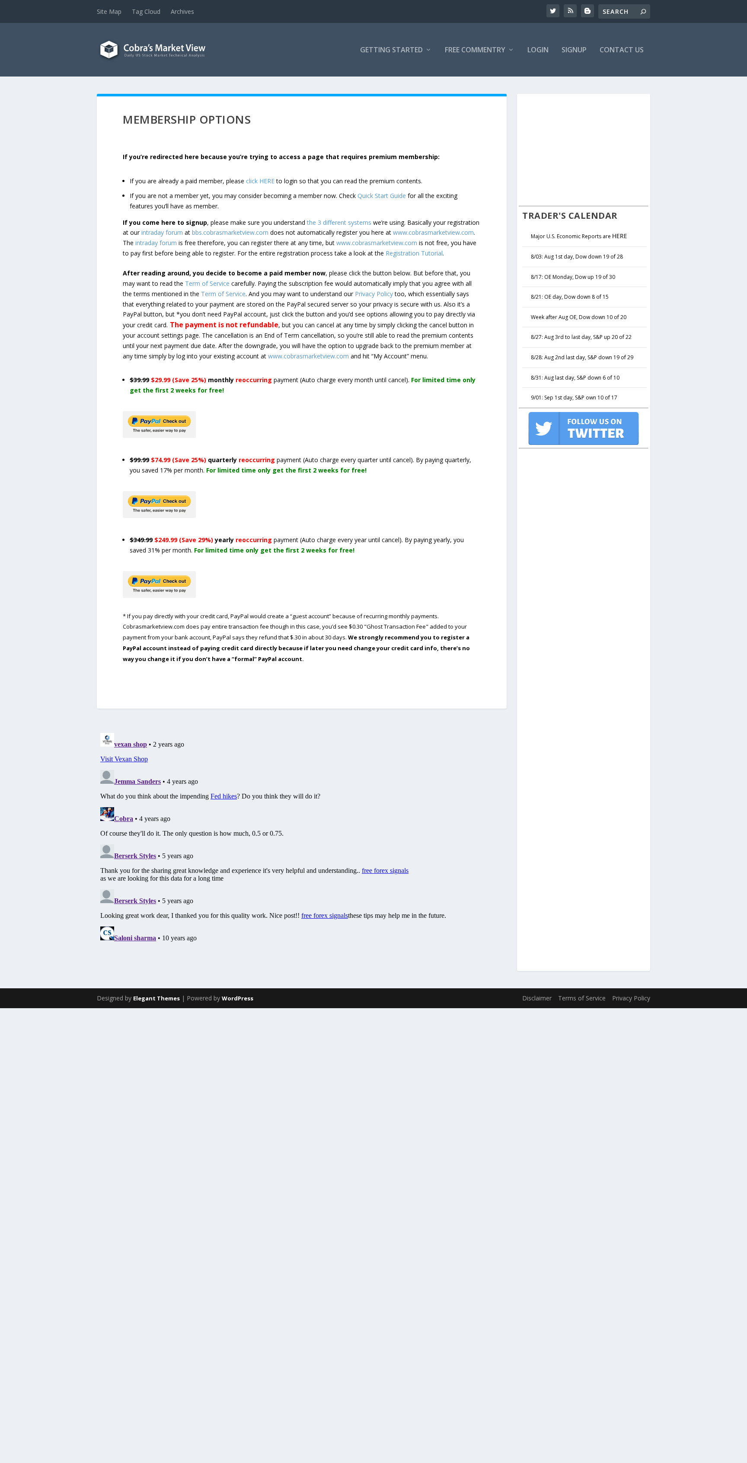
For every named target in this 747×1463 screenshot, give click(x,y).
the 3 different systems (339, 222)
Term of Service (207, 283)
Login (538, 50)
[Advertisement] (583, 149)
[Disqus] (302, 837)
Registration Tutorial (414, 253)
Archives (182, 11)
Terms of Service (582, 998)
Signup (574, 50)
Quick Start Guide (382, 196)
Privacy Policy (374, 294)
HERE (619, 236)
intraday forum (162, 232)
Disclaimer (537, 998)
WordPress (237, 998)
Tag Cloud (146, 11)
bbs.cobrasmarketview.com (230, 232)
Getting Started (391, 50)
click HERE (260, 181)
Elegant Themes (156, 998)
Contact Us (622, 50)
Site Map (109, 11)
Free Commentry (475, 50)
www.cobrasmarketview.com (433, 232)
